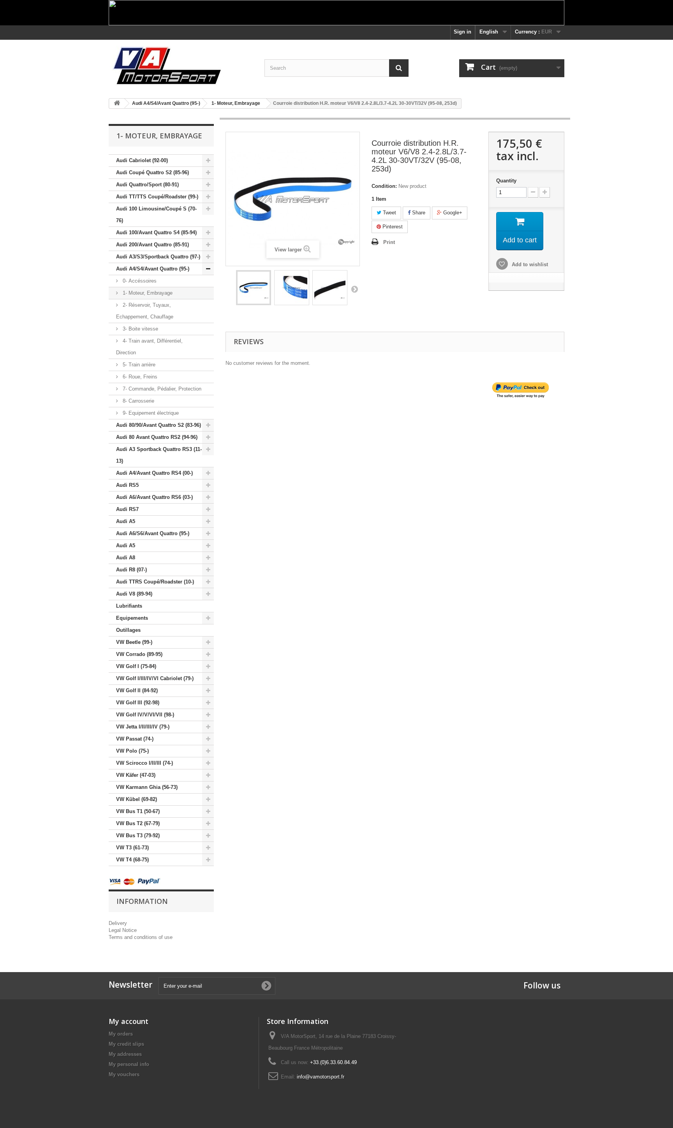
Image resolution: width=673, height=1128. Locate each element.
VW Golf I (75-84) (136, 666)
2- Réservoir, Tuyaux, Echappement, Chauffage (144, 311)
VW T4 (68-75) (132, 860)
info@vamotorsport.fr (320, 1077)
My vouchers (124, 1074)
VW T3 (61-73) (132, 847)
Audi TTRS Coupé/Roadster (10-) (155, 582)
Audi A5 (125, 521)
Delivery (118, 923)
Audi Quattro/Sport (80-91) (147, 184)
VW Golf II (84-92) (137, 690)
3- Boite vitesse (139, 329)
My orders (121, 1034)
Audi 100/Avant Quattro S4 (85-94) (156, 232)
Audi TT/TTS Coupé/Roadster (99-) (157, 197)
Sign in (462, 32)
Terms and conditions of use (141, 937)
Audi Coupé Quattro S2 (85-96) (152, 172)
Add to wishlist (529, 264)
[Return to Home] (116, 103)
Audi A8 (125, 557)
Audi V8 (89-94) (134, 594)
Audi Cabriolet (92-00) (142, 160)
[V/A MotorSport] (181, 66)
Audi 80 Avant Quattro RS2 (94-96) (156, 437)
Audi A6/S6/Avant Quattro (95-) (152, 533)
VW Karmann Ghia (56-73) (147, 787)
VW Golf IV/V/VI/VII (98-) (145, 715)
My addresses (125, 1054)
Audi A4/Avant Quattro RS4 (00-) (154, 473)
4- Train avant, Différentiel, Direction (149, 346)
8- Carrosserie (137, 401)
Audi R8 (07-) (131, 570)
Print (389, 242)
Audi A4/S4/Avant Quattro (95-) (152, 269)
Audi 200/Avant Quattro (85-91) (152, 245)
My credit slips (126, 1044)
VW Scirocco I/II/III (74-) (144, 763)
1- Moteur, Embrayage (147, 293)
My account (128, 1021)
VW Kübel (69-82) (136, 799)
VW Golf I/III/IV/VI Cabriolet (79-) (155, 678)
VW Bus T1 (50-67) (138, 811)
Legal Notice (123, 930)
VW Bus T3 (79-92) (138, 835)
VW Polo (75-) (132, 751)
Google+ (452, 213)
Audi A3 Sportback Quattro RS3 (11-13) (159, 455)
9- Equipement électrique (150, 413)
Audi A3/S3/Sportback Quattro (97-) (158, 257)
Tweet (388, 213)
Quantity (506, 181)
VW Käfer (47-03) (135, 775)
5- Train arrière (138, 365)
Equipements (132, 618)
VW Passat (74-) (134, 739)
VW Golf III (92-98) (137, 702)
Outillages (128, 630)
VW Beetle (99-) (134, 642)
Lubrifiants (129, 606)
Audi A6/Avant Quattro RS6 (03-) (154, 497)
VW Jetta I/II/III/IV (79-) (142, 727)
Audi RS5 (127, 485)
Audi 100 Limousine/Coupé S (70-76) (156, 214)
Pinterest (392, 227)
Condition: (384, 186)
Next (354, 289)
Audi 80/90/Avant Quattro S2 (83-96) (158, 425)
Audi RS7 (127, 509)
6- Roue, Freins (139, 377)
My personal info (129, 1064)
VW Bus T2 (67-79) (138, 823)
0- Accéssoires (139, 281)
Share (417, 213)
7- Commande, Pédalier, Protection (161, 389)
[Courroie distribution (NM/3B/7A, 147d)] (253, 288)
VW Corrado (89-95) (139, 654)
